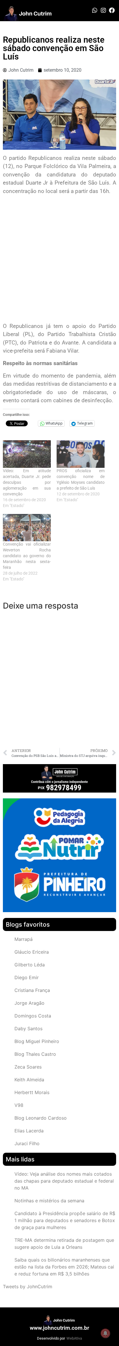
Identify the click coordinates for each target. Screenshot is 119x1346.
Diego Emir (26, 977)
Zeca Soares (28, 1067)
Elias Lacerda (29, 1131)
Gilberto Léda (29, 965)
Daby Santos (28, 1028)
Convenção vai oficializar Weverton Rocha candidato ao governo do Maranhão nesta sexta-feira (27, 556)
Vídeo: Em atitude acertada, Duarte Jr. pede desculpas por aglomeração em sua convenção (27, 482)
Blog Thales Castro (35, 1054)
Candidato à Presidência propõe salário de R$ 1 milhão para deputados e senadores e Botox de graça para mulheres (64, 1220)
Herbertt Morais (31, 1092)
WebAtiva (74, 1338)
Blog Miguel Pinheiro (36, 1041)
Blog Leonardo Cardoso (40, 1118)
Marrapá (23, 939)
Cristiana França (32, 990)
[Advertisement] (59, 259)
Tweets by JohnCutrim (27, 1286)
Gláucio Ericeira (31, 952)
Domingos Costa (32, 1016)
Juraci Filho (27, 1143)
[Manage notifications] (105, 1333)
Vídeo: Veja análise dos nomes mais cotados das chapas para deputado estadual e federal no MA (64, 1181)
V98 (18, 1105)
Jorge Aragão (29, 1003)
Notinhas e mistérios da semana (49, 1201)
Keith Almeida (29, 1079)
